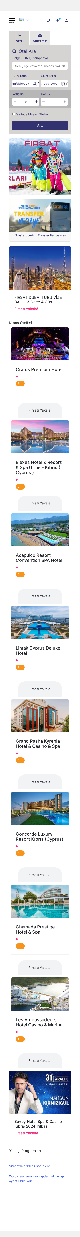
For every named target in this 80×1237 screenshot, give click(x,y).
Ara (40, 125)
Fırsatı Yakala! (40, 410)
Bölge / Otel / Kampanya (30, 58)
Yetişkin (18, 94)
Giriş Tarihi (19, 76)
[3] (57, 20)
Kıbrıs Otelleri (20, 322)
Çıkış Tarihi (48, 76)
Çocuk (45, 94)
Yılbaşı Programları (25, 1150)
